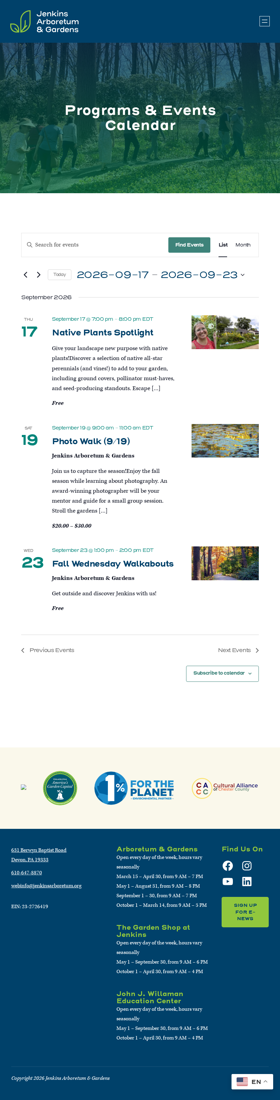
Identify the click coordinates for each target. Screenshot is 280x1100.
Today (59, 274)
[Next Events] (38, 275)
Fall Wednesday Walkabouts (112, 563)
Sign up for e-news (245, 912)
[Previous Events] (25, 275)
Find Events (189, 245)
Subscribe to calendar (218, 673)
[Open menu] (265, 21)
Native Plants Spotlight (102, 332)
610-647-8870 (26, 873)
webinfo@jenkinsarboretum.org (46, 886)
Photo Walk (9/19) (90, 441)
